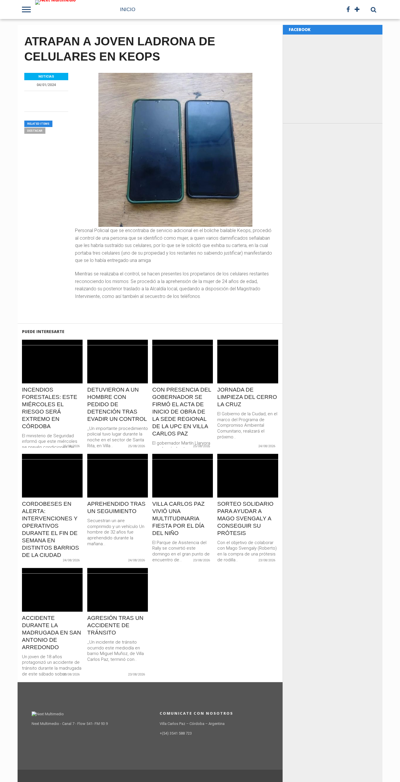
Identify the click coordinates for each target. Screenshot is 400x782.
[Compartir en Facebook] (40, 373)
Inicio (127, 9)
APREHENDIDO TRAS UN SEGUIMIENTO (116, 507)
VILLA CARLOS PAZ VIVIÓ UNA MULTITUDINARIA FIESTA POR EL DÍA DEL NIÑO (178, 518)
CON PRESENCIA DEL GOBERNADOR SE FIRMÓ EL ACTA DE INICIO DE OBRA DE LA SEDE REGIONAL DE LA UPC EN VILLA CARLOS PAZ (181, 412)
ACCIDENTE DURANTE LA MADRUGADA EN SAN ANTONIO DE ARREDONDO (51, 632)
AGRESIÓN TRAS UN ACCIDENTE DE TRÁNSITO (115, 625)
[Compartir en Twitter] (53, 373)
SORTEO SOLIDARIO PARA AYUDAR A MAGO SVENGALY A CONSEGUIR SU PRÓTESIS (245, 518)
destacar (34, 130)
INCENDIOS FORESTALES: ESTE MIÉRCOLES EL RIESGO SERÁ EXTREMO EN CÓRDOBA (49, 408)
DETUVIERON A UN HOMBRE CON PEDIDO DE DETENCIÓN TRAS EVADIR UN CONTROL (117, 404)
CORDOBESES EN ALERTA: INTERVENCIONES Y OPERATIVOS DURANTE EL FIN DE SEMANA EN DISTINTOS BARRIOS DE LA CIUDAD (50, 529)
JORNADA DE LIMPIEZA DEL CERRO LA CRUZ (247, 397)
